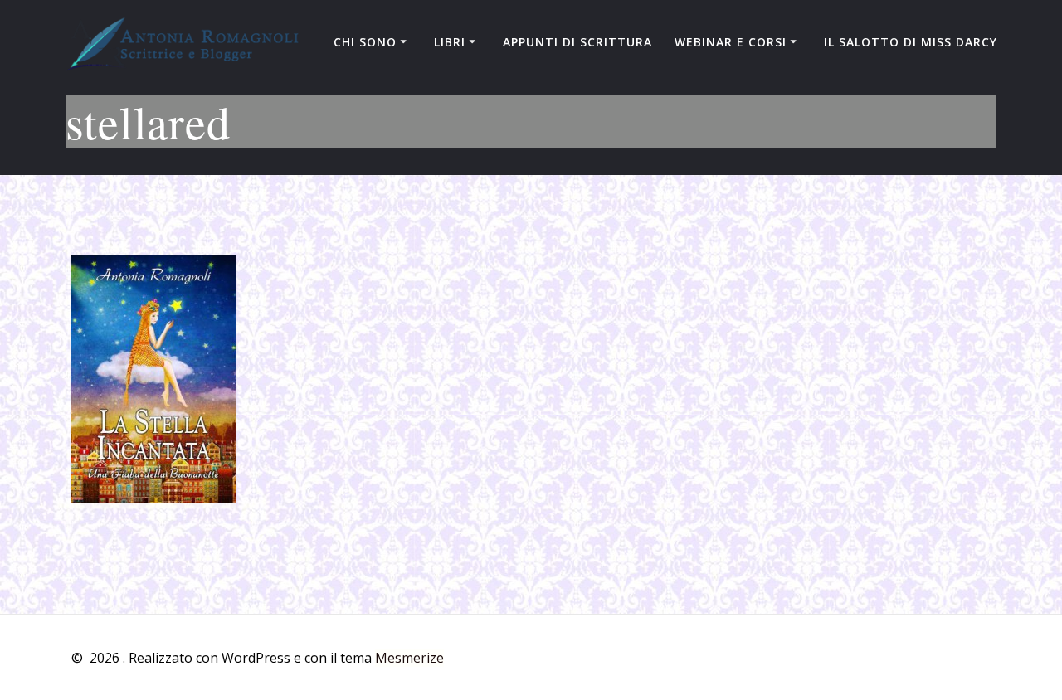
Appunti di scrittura (577, 42)
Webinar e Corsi (731, 42)
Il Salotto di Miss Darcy (910, 42)
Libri (449, 42)
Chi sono (365, 42)
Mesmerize (409, 658)
